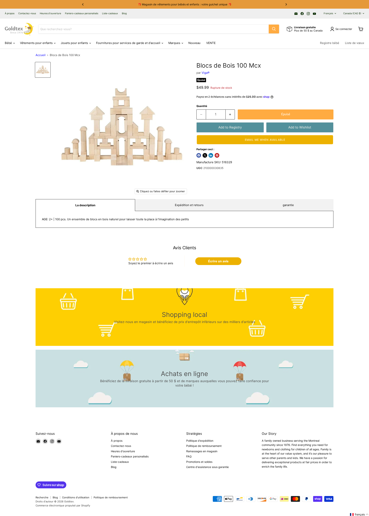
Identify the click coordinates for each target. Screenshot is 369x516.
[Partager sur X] (205, 155)
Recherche (42, 497)
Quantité (201, 106)
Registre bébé (329, 43)
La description (85, 205)
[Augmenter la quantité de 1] (230, 114)
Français (328, 13)
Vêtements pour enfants (36, 43)
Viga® (205, 73)
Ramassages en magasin (201, 451)
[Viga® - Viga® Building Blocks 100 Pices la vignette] (42, 69)
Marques (174, 43)
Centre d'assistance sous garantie (207, 467)
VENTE (211, 43)
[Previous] (83, 4)
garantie (288, 205)
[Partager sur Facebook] (198, 155)
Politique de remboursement (204, 445)
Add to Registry (230, 127)
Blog (124, 13)
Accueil (41, 55)
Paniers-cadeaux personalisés (81, 13)
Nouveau (194, 43)
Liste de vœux (354, 43)
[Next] (286, 4)
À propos (9, 13)
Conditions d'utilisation (75, 497)
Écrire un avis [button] (218, 261)
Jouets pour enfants (75, 43)
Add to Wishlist (299, 127)
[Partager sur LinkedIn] (211, 155)
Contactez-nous (27, 13)
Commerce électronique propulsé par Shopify (63, 505)
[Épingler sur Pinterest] (217, 155)
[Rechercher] (274, 29)
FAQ (189, 456)
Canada (352, 13)
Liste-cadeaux (110, 13)
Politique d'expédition (199, 440)
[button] (264, 140)
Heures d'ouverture (50, 13)
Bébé (9, 43)
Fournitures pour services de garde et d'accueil (128, 43)
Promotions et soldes (199, 461)
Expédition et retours (189, 205)
